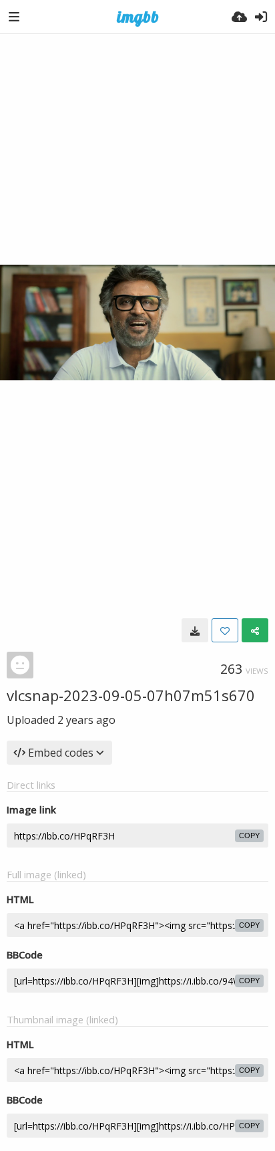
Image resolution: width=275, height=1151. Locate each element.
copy (249, 836)
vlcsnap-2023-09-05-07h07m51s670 (131, 695)
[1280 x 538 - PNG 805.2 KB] (195, 630)
